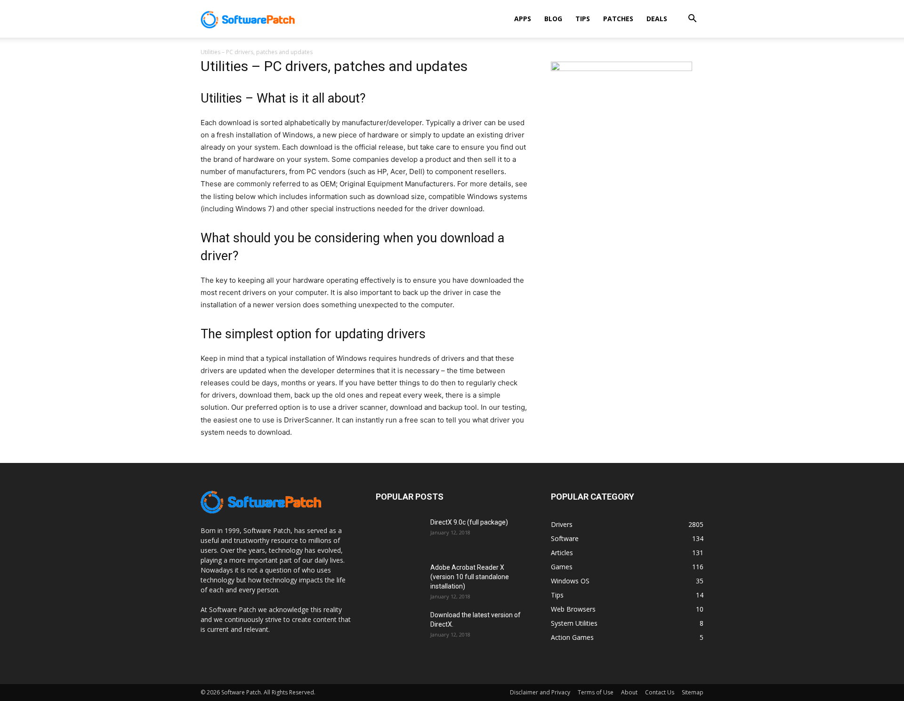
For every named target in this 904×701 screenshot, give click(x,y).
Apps (522, 18)
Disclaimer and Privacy (540, 692)
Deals (656, 18)
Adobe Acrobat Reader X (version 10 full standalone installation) (469, 577)
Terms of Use (595, 692)
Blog (553, 18)
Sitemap (692, 692)
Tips (582, 18)
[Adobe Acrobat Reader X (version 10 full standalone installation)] (399, 579)
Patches (618, 18)
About (629, 692)
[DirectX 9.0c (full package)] (399, 534)
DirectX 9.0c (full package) (469, 522)
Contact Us (659, 692)
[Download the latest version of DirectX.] (399, 626)
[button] (692, 19)
